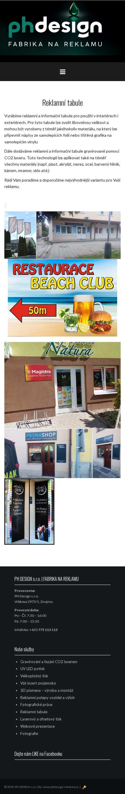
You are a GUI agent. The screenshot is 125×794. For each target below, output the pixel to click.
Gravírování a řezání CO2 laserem (48, 661)
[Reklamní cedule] (78, 235)
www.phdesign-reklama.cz (60, 786)
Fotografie (29, 733)
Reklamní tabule (33, 711)
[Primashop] (48, 453)
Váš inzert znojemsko (38, 683)
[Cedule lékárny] (62, 385)
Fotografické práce (36, 704)
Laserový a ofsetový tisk (41, 719)
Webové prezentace (37, 726)
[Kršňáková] (29, 511)
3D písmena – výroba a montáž (46, 690)
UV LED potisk (32, 668)
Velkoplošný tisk (34, 676)
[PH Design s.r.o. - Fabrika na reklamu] (55, 30)
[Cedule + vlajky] (20, 235)
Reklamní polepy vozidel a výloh (47, 697)
